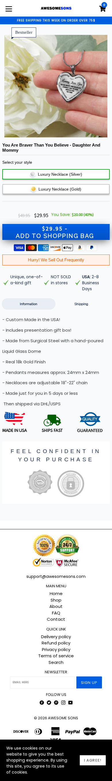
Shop (56, 600)
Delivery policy (56, 637)
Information (28, 304)
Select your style (17, 162)
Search (56, 662)
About (56, 606)
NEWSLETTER (56, 672)
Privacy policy (56, 649)
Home (56, 593)
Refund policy (56, 643)
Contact (56, 619)
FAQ (56, 613)
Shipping (81, 304)
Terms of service (56, 656)
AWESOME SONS (63, 718)
